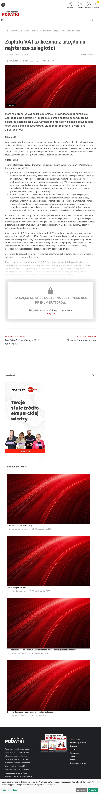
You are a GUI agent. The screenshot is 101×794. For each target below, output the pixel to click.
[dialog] (50, 786)
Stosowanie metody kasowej (19, 525)
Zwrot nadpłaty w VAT (16, 588)
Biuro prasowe (75, 753)
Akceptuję (93, 790)
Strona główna (12, 31)
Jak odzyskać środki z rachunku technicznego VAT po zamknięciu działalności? (41, 650)
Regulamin (74, 746)
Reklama (73, 759)
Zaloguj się (50, 313)
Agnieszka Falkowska (21, 529)
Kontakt (73, 749)
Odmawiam (82, 790)
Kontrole (25, 31)
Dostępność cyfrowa (78, 763)
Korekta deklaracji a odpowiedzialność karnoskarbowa (31, 712)
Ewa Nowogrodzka (19, 591)
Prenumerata (75, 739)
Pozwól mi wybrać (9, 790)
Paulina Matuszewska (18, 55)
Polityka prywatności (78, 742)
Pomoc (72, 756)
